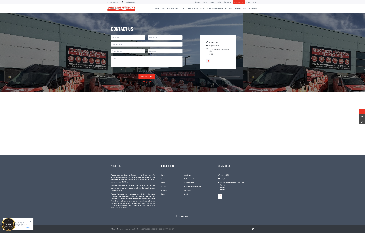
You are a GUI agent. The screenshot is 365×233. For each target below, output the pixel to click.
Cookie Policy (19, 226)
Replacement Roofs (190, 179)
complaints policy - (125, 229)
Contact (163, 186)
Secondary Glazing (161, 8)
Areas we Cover (251, 2)
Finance (197, 2)
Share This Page (184, 216)
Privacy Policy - (115, 229)
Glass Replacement (238, 8)
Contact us (227, 2)
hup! (209, 8)
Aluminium (193, 8)
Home (163, 175)
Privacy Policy (147, 82)
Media (219, 2)
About (205, 2)
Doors (184, 8)
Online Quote (238, 2)
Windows (175, 8)
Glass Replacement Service (193, 186)
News (212, 2)
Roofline (253, 8)
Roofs (202, 8)
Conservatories (219, 8)
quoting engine (116, 188)
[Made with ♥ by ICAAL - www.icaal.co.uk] (252, 229)
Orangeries (187, 190)
